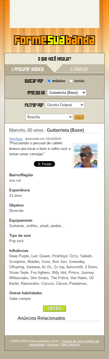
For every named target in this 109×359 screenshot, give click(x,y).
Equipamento (20, 220)
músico (58, 81)
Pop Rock (16, 138)
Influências (18, 251)
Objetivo (16, 205)
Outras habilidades (25, 293)
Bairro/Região (21, 175)
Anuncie (52, 344)
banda (79, 81)
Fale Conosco (70, 344)
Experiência (19, 190)
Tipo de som (20, 235)
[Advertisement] (54, 14)
